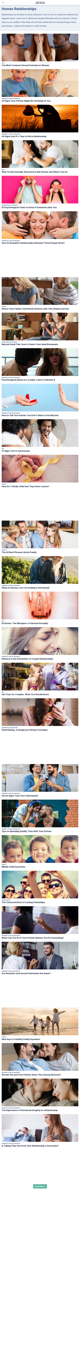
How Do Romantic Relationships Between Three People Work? (33, 243)
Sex (3, 63)
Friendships (6, 900)
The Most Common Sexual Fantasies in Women (25, 65)
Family (4, 306)
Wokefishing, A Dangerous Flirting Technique (25, 730)
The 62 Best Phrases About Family (19, 552)
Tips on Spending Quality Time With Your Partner (27, 831)
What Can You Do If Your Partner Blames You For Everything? (33, 938)
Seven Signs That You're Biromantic (20, 795)
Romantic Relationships (11, 98)
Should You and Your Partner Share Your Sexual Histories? (31, 1074)
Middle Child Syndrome (13, 867)
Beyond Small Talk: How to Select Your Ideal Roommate (30, 344)
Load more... (40, 1186)
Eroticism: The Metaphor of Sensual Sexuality (25, 623)
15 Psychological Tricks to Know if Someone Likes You (29, 207)
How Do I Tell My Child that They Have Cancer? (25, 486)
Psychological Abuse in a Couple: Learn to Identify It (28, 380)
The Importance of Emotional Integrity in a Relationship (30, 1110)
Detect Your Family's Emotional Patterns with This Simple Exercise (35, 309)
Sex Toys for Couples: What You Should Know (25, 694)
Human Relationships (10, 205)
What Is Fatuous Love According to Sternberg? (26, 588)
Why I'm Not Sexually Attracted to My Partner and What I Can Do (35, 172)
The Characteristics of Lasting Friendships (23, 902)
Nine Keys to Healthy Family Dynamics (21, 1039)
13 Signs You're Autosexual (15, 451)
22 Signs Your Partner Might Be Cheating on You (26, 101)
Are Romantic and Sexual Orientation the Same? (26, 973)
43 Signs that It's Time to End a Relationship (24, 136)
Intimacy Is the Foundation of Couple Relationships (27, 659)
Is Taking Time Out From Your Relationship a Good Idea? (30, 1146)
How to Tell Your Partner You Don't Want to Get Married (30, 415)
